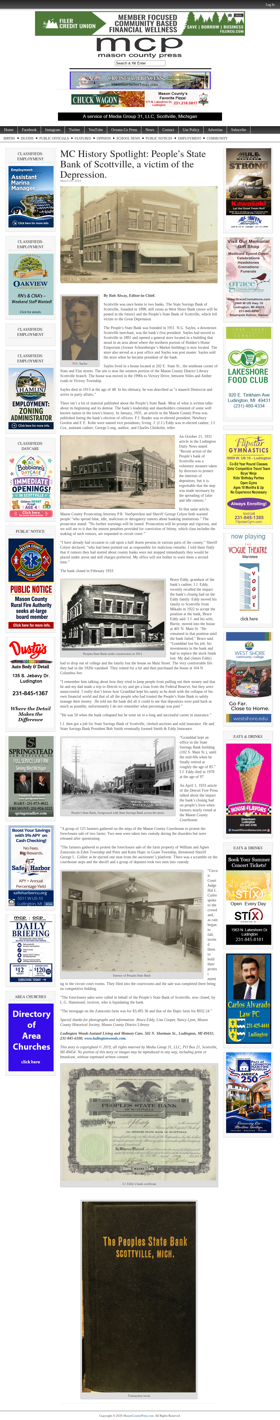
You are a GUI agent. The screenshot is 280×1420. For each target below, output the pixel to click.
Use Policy (191, 130)
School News (128, 138)
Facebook (29, 130)
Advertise (215, 130)
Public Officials (54, 138)
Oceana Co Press (124, 130)
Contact (168, 130)
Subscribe (238, 130)
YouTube (96, 130)
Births (9, 138)
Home (8, 130)
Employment (189, 138)
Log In (270, 5)
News (149, 130)
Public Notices (159, 138)
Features (83, 138)
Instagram (52, 130)
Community (217, 138)
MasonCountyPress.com (138, 1415)
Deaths (27, 138)
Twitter (74, 130)
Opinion (104, 138)
